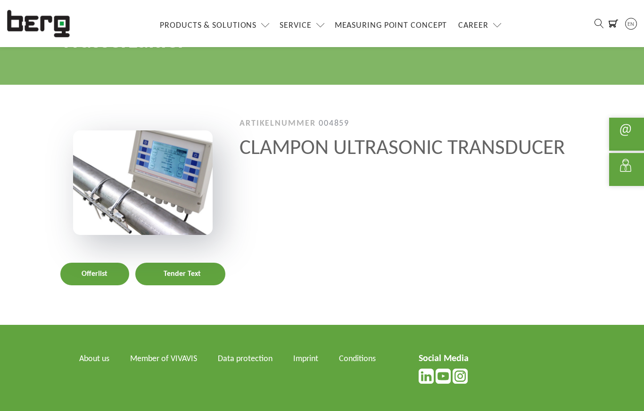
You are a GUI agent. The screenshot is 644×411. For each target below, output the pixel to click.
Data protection (245, 359)
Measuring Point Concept (391, 25)
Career (473, 25)
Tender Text (182, 273)
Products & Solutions (208, 25)
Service (295, 25)
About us (94, 359)
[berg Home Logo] (38, 23)
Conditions (357, 359)
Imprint (305, 359)
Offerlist (94, 273)
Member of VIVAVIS (163, 359)
